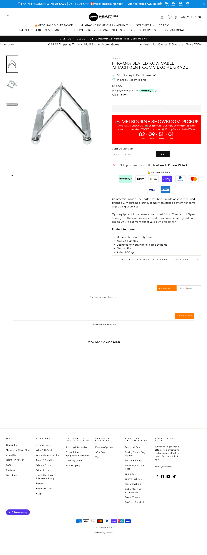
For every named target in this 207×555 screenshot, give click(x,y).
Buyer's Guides (44, 488)
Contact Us (12, 444)
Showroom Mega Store (18, 450)
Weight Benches (133, 460)
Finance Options (104, 447)
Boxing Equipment (144, 30)
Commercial (175, 30)
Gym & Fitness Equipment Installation (77, 454)
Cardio (164, 25)
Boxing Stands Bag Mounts (135, 454)
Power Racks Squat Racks (135, 467)
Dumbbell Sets (132, 447)
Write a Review (184, 315)
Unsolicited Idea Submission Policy (45, 477)
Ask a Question (166, 288)
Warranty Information (47, 455)
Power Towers (132, 497)
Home (115, 58)
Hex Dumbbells (133, 483)
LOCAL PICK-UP (15, 460)
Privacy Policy (43, 465)
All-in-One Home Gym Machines (104, 25)
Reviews (10, 470)
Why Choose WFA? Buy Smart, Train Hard (156, 259)
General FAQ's (43, 444)
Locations (11, 475)
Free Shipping (72, 465)
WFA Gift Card (44, 450)
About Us (11, 455)
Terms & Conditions (46, 460)
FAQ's (9, 465)
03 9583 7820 (192, 17)
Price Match (42, 470)
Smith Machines (133, 478)
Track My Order (73, 460)
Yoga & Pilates (111, 30)
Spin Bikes (130, 473)
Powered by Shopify (103, 532)
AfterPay (100, 452)
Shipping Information (76, 447)
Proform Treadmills (135, 502)
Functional (83, 30)
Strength (144, 25)
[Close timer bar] (203, 4)
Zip (97, 457)
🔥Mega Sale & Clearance (53, 25)
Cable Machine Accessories (133, 490)
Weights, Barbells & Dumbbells (43, 30)
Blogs (39, 493)
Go (162, 154)
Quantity (120, 95)
